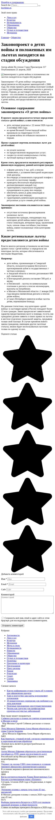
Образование (13, 25)
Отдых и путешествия (17, 30)
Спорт (10, 676)
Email (4, 584)
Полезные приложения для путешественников (29, 706)
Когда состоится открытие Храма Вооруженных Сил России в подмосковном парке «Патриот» (26, 778)
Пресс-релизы (13, 668)
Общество (11, 27)
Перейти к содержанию (12, 2)
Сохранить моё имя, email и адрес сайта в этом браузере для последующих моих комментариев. (25, 619)
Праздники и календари (18, 663)
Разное (10, 671)
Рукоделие (12, 673)
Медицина (12, 32)
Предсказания (13, 666)
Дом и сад (11, 17)
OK (31, 816)
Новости (11, 650)
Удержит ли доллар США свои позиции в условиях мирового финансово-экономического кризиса (26, 765)
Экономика (12, 681)
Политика (11, 661)
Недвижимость (14, 22)
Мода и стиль (13, 645)
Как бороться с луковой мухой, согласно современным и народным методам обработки (27, 740)
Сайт (3, 589)
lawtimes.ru (6, 8)
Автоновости (13, 635)
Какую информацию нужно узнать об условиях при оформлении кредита (30, 692)
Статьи (10, 678)
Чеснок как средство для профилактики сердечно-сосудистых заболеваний (26, 709)
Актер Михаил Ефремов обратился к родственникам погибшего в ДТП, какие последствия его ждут (26, 752)
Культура (11, 20)
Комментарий (7, 594)
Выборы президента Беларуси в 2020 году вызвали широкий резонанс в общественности (25, 803)
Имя (4, 579)
